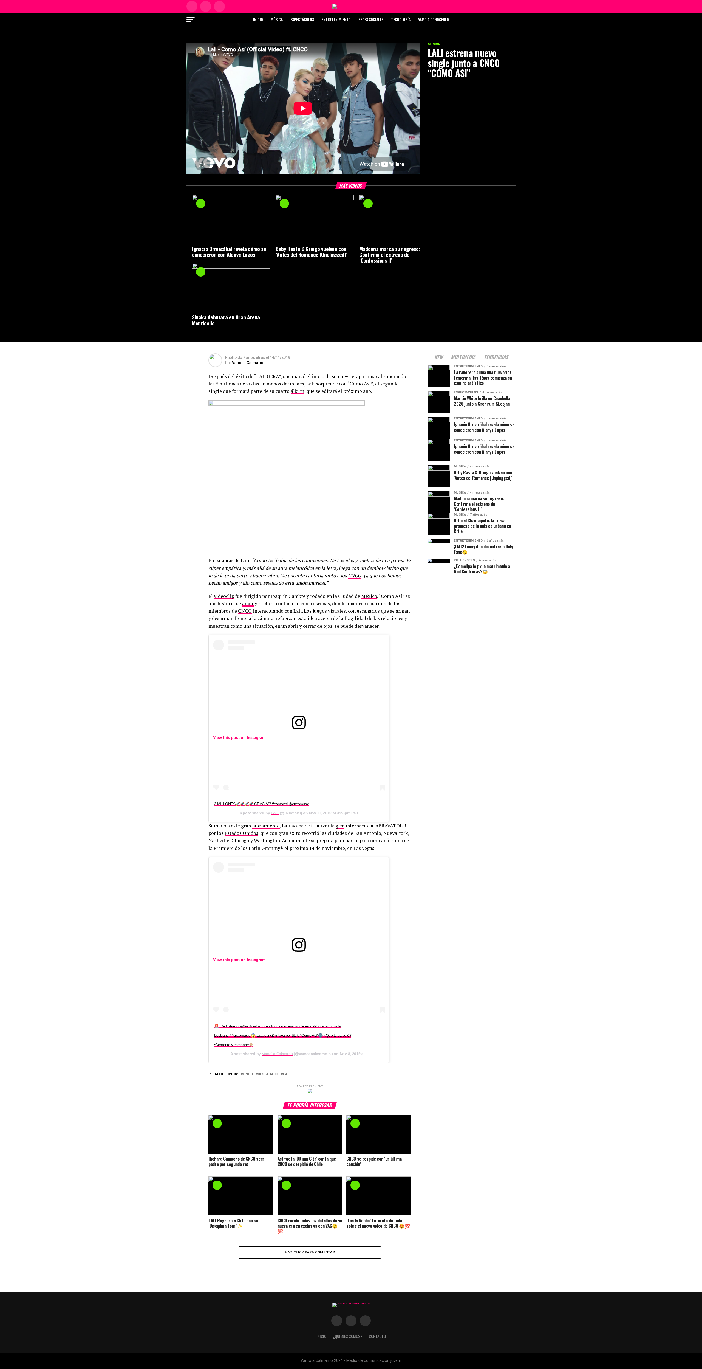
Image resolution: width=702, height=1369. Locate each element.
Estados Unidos (241, 833)
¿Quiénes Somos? (347, 1336)
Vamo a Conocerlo (433, 19)
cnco (248, 1074)
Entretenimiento (336, 19)
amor (248, 603)
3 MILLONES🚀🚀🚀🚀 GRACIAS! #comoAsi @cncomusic (261, 804)
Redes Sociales (370, 19)
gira (340, 825)
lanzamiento (266, 825)
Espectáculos (302, 19)
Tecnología (401, 19)
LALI (275, 813)
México (369, 596)
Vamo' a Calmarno (277, 1054)
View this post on (230, 737)
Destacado (268, 1074)
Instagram (256, 737)
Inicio (258, 19)
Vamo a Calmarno (248, 362)
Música (277, 19)
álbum (297, 391)
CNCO (354, 575)
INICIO (321, 1336)
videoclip (224, 596)
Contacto (377, 1336)
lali (286, 1074)
